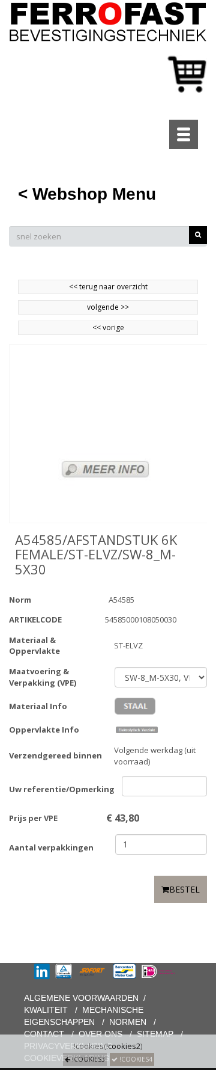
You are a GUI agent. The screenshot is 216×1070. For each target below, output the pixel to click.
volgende (108, 307)
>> (124, 307)
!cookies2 (123, 1046)
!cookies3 (87, 1059)
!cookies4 (135, 1059)
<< (97, 327)
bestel (184, 889)
